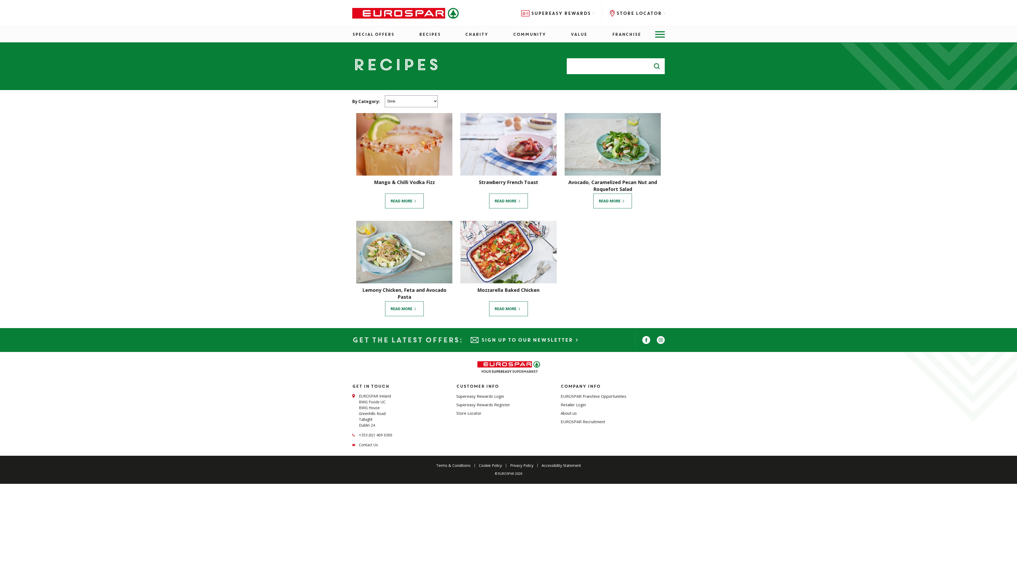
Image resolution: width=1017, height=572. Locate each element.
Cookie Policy (490, 465)
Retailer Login (573, 404)
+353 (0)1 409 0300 (375, 434)
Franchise (626, 34)
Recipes (429, 34)
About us (569, 413)
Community (529, 34)
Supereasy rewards (561, 13)
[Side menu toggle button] (657, 34)
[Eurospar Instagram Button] (661, 340)
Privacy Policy (521, 465)
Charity (476, 34)
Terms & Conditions (453, 465)
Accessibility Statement (561, 465)
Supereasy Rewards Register (483, 404)
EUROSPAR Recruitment (583, 421)
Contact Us (368, 444)
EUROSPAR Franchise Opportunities (593, 396)
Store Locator (639, 13)
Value (578, 34)
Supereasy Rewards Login (480, 396)
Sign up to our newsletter (527, 340)
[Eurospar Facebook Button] (646, 340)
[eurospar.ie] (405, 13)
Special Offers (373, 34)
